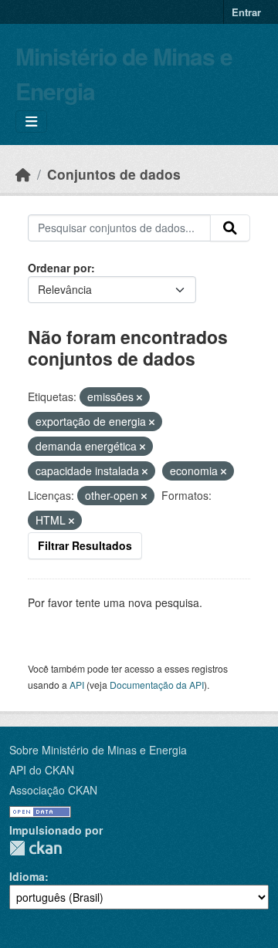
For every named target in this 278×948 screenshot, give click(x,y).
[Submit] (230, 228)
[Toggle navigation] (31, 121)
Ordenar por (59, 267)
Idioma (27, 876)
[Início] (23, 174)
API (77, 684)
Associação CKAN (53, 790)
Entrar (246, 12)
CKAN (35, 848)
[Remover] (139, 397)
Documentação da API (157, 684)
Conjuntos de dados (114, 174)
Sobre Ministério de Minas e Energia (98, 749)
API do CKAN (41, 770)
